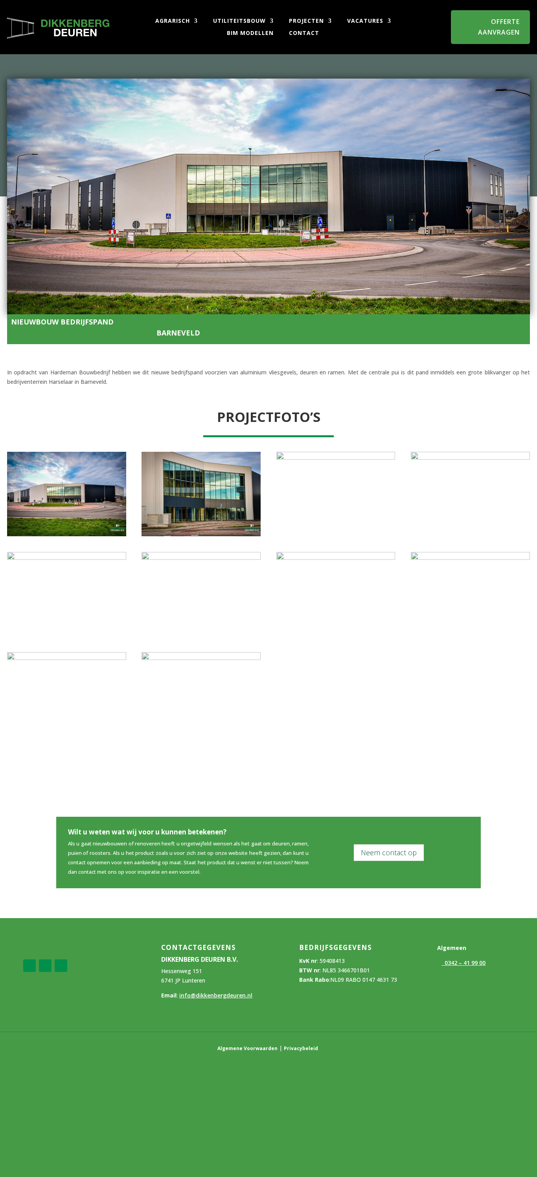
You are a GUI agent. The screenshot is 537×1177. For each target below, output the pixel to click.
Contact (303, 33)
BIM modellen (249, 33)
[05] (66, 557)
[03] (335, 457)
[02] (201, 534)
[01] (66, 534)
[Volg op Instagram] (61, 965)
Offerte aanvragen (499, 27)
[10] (201, 658)
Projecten (305, 21)
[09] (66, 658)
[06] (201, 557)
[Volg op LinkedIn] (45, 965)
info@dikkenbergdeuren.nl (215, 995)
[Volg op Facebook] (29, 965)
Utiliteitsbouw (238, 21)
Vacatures (364, 21)
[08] (470, 557)
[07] (335, 557)
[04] (470, 457)
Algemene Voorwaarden (247, 1048)
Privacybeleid (301, 1048)
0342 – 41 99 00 (463, 962)
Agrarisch (171, 21)
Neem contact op (389, 852)
